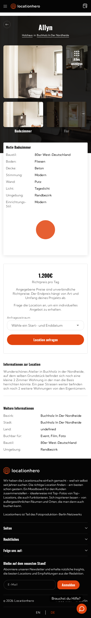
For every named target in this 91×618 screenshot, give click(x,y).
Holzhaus (27, 35)
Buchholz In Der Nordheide (53, 35)
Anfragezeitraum (18, 317)
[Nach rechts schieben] (82, 113)
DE (53, 612)
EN (38, 612)
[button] (5, 6)
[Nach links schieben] (8, 113)
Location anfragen (45, 339)
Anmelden (68, 584)
